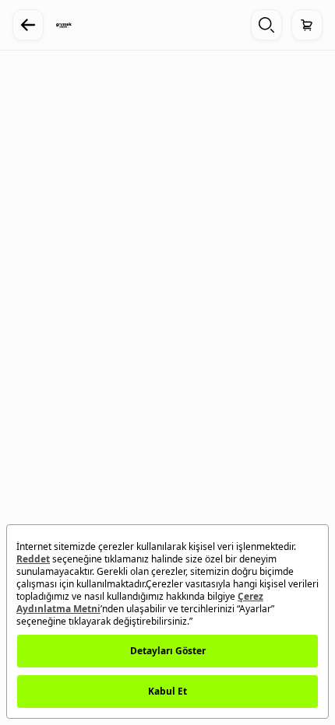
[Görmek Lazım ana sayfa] (64, 25)
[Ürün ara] (266, 24)
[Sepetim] (307, 24)
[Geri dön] (28, 24)
